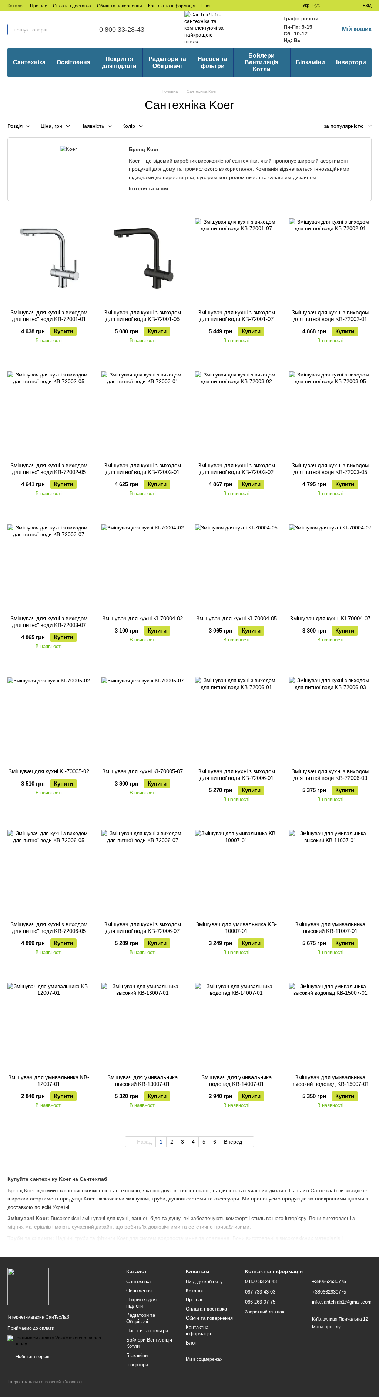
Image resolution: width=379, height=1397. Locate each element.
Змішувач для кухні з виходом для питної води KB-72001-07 (236, 315)
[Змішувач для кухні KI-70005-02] (48, 716)
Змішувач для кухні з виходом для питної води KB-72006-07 (142, 927)
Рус (316, 5)
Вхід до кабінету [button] (204, 1281)
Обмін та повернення (119, 5)
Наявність (92, 126)
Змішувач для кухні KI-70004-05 (236, 618)
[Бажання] (343, 5)
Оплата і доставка (72, 5)
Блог (206, 5)
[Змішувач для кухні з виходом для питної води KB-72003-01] (142, 410)
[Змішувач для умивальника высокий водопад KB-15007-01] (330, 1022)
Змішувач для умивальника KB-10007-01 (236, 927)
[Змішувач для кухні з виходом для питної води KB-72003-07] (48, 563)
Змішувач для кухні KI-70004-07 (330, 618)
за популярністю (344, 126)
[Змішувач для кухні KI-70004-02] (142, 563)
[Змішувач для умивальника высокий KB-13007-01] (142, 1022)
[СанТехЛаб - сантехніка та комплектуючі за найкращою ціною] (28, 1286)
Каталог (15, 5)
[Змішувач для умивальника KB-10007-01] (236, 869)
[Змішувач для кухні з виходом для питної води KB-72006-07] (142, 869)
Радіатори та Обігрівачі (167, 62)
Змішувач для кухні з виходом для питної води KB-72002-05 (48, 468)
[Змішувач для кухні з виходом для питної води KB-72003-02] (236, 410)
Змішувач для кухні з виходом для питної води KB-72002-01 (330, 315)
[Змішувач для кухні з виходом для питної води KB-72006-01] (236, 716)
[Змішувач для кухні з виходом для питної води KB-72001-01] (48, 257)
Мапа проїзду (326, 1326)
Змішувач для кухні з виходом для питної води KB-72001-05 (142, 315)
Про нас (38, 5)
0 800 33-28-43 (121, 29)
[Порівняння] (330, 5)
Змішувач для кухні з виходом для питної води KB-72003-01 (142, 468)
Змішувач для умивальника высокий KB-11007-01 (330, 927)
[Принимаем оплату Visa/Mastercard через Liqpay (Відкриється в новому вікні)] (61, 1340)
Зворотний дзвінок (264, 1312)
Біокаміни (310, 62)
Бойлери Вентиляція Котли (261, 62)
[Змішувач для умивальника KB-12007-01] (48, 1022)
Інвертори (351, 62)
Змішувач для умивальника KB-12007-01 (48, 1080)
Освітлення (73, 62)
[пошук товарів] (75, 29)
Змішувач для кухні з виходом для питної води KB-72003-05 (330, 468)
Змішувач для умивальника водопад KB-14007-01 (236, 1080)
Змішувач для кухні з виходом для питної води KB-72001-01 (48, 315)
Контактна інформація (171, 5)
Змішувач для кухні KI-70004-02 (142, 618)
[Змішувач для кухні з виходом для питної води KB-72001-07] (236, 257)
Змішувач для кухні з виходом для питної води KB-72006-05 (48, 927)
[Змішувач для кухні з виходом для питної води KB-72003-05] (330, 410)
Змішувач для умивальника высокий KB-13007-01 (142, 1080)
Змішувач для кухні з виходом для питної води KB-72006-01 (236, 774)
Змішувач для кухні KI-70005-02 (49, 771)
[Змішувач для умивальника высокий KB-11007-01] (330, 869)
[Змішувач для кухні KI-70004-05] (236, 563)
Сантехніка (29, 62)
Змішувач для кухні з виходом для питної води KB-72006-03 (330, 774)
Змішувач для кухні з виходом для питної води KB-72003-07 (48, 621)
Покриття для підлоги (119, 62)
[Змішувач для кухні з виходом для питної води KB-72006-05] (48, 869)
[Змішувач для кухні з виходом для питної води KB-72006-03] (330, 716)
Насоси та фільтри (212, 62)
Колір (128, 126)
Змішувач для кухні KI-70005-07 (142, 771)
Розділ (15, 126)
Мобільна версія (32, 1356)
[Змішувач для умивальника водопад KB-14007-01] (236, 1022)
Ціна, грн (51, 126)
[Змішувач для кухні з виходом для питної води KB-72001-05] (142, 257)
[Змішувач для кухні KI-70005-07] (142, 716)
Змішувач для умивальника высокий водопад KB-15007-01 (330, 1080)
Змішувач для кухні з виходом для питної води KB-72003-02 (236, 468)
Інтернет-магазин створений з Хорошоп (44, 1382)
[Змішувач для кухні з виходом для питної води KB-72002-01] (330, 257)
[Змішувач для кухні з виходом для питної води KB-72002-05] (48, 410)
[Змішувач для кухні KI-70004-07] (330, 563)
